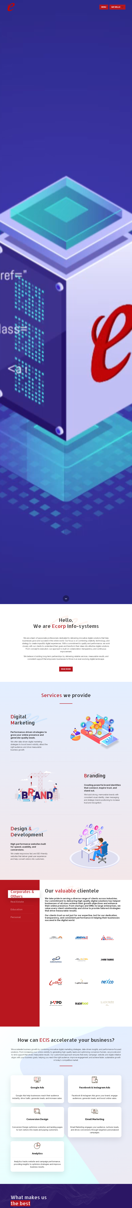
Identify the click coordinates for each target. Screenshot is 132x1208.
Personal (16, 917)
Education (16, 909)
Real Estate (17, 901)
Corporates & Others (22, 894)
